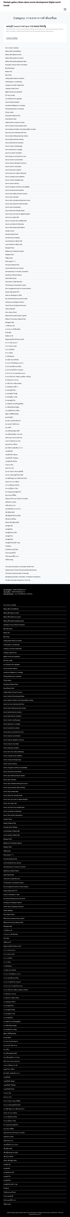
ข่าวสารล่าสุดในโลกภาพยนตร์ (14, 370)
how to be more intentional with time (15, 132)
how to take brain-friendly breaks (15, 210)
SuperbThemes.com (35, 1214)
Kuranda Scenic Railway (12, 238)
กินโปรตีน (8, 332)
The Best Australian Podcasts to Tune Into (17, 580)
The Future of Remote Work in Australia (17, 573)
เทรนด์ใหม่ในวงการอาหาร (13, 509)
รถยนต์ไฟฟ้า (9, 451)
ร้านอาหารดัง (9, 465)
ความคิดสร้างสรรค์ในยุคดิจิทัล (14, 404)
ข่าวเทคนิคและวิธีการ (11, 387)
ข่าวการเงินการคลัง (11, 346)
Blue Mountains (9, 68)
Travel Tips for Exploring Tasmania (15, 305)
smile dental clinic (8, 594)
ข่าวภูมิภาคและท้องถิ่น (12, 360)
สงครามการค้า (9, 468)
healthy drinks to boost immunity (15, 122)
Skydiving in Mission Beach (13, 275)
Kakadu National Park (11, 234)
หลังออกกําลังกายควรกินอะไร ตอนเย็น (16, 498)
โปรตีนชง (8, 546)
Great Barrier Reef (10, 119)
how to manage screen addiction (15, 176)
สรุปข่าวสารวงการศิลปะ (12, 482)
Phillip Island (9, 258)
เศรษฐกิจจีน (8, 529)
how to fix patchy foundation (13, 153)
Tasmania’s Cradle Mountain (13, 282)
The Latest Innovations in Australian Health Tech (19, 566)
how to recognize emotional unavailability (17, 187)
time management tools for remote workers (18, 288)
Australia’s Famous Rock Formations (16, 65)
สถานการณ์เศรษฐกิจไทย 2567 (14, 475)
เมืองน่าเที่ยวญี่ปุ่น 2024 (12, 522)
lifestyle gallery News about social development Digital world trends (32, 4)
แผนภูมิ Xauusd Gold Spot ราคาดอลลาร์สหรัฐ (26, 26)
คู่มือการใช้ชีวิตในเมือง (12, 414)
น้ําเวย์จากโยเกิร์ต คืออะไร (13, 421)
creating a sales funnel (12, 88)
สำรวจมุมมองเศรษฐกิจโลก (13, 492)
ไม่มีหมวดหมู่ (9, 559)
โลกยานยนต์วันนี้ (10, 553)
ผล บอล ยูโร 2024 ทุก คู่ (12, 424)
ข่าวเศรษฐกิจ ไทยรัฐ (11, 393)
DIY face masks (10, 95)
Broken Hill (8, 71)
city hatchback (7, 589)
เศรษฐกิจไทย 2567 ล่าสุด (12, 543)
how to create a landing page (13, 146)
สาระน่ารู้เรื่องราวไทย (11, 488)
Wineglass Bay (9, 322)
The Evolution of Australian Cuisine (15, 285)
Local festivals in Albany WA (13, 241)
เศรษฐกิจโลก (9, 536)
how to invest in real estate (13, 166)
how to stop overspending (13, 207)
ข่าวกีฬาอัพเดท (9, 356)
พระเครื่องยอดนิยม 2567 (12, 431)
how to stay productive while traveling (16, 204)
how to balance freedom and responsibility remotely (20, 129)
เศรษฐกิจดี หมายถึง (11, 532)
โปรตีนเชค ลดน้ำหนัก (11, 549)
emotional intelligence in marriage (15, 105)
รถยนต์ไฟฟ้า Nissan (11, 454)
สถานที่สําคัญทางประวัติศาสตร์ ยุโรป (16, 478)
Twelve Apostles (10, 309)
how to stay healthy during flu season (16, 193)
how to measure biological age (14, 180)
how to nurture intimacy (12, 183)
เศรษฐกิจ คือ (9, 526)
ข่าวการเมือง (9, 353)
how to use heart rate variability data (16, 221)
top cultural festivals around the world (16, 298)
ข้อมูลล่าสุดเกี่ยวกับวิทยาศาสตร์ (14, 339)
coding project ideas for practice (14, 78)
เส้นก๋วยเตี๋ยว (7, 592)
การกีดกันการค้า (10, 326)
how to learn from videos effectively (15, 173)
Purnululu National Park (12, 265)
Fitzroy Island (9, 112)
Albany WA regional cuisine (13, 54)
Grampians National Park (12, 115)
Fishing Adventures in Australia (14, 109)
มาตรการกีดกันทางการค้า (13, 441)
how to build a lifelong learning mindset (16, 136)
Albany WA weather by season (14, 58)
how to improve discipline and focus (15, 163)
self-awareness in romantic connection (16, 271)
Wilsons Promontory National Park (15, 319)
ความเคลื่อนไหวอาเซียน (12, 410)
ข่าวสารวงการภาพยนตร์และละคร (15, 373)
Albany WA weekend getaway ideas (16, 61)
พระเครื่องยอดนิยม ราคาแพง (13, 434)
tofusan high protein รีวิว (12, 292)
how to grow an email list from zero (15, 156)
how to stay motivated (11, 197)
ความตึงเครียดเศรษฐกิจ (12, 407)
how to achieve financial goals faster (16, 126)
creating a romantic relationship (14, 85)
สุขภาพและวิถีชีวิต (10, 495)
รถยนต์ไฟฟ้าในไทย (11, 461)
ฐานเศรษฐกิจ (9, 417)
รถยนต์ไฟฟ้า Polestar (11, 458)
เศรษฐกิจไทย (9, 539)
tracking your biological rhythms (14, 302)
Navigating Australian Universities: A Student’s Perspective (22, 577)
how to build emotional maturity (14, 139)
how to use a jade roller (12, 217)
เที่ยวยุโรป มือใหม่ (10, 519)
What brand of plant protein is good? (16, 315)
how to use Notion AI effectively (14, 224)
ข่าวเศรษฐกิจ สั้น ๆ (10, 390)
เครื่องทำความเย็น (10, 502)
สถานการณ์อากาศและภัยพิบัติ (14, 471)
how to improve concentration (14, 160)
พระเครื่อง (8, 427)
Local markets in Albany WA (13, 244)
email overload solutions (12, 102)
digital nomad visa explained (13, 92)
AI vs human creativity (12, 48)
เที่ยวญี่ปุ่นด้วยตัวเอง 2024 (13, 515)
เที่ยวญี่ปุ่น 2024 (9, 512)
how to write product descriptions (15, 227)
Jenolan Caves (9, 231)
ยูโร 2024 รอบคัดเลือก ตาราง (14, 448)
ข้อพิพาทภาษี (9, 336)
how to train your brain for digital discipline (17, 214)
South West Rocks (10, 278)
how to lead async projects (13, 170)
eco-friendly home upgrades (13, 98)
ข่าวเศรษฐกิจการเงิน (11, 397)
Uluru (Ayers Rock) (11, 312)
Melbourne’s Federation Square (14, 251)
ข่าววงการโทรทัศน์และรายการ (14, 363)
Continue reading (11, 38)
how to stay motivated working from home (17, 200)
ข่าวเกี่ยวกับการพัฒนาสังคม (13, 383)
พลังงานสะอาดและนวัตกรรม (13, 437)
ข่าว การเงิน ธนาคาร (11, 343)
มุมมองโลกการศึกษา (11, 444)
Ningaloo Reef (9, 254)
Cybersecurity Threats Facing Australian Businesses (21, 570)
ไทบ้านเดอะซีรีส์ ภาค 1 (12, 556)
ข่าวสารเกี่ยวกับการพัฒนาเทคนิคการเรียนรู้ (18, 376)
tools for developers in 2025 (13, 295)
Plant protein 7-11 (10, 261)
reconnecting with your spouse (14, 268)
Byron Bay (8, 75)
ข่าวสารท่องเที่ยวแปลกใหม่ (13, 366)
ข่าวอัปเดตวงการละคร (12, 380)
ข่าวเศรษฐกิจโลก (10, 400)
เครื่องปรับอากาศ (10, 505)
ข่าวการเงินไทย (9, 349)
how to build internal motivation (14, 143)
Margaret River (9, 248)
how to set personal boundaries (14, 190)
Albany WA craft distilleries (13, 51)
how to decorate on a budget (13, 149)
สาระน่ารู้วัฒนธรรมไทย (12, 485)
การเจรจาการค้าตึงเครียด (12, 329)
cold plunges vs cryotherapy (13, 82)
